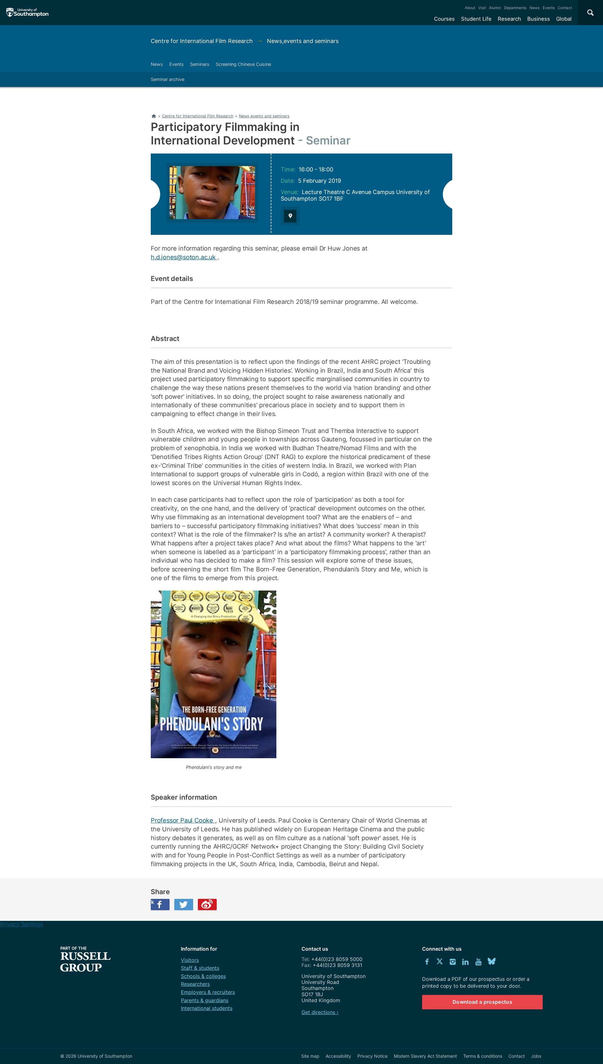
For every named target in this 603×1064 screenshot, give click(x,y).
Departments (515, 8)
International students (206, 1008)
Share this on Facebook (152, 902)
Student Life (476, 19)
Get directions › (320, 1012)
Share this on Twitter (183, 904)
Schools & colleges (203, 976)
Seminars (199, 64)
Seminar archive (167, 79)
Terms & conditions (482, 1056)
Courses (444, 19)
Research (509, 19)
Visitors (190, 960)
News (535, 8)
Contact (565, 8)
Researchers (195, 984)
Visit (482, 8)
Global (564, 19)
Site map (310, 1056)
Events (549, 8)
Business (538, 19)
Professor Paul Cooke (183, 820)
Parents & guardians (204, 1000)
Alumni (495, 8)
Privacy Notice (372, 1056)
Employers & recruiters (208, 992)
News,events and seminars (303, 41)
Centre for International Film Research (202, 41)
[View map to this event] (290, 216)
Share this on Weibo (207, 904)
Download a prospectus (482, 1002)
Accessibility (338, 1056)
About (470, 8)
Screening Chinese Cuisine (243, 64)
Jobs (536, 1056)
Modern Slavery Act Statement (425, 1056)
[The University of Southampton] (27, 12)
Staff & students (200, 968)
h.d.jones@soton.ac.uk (184, 257)
